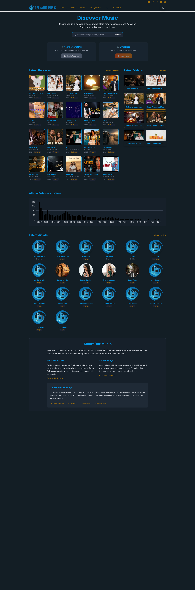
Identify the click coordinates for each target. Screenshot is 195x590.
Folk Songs (86, 403)
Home (63, 8)
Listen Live (125, 56)
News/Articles (95, 8)
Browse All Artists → (56, 378)
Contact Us (117, 8)
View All (163, 70)
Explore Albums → (107, 375)
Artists (82, 8)
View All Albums (112, 70)
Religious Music (101, 403)
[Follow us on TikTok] (153, 2)
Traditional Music (57, 403)
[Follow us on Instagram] (157, 2)
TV (107, 8)
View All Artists (160, 235)
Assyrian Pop (73, 403)
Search (72, 8)
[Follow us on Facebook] (161, 2)
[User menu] (163, 7)
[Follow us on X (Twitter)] (165, 2)
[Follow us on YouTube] (149, 2)
